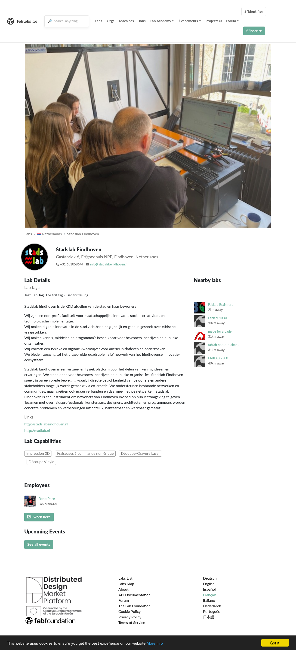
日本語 (208, 617)
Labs (98, 21)
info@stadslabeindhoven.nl (109, 264)
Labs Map (126, 584)
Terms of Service (131, 623)
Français (209, 595)
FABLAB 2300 (218, 358)
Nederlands (212, 606)
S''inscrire (254, 31)
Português (211, 612)
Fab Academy (160, 21)
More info (155, 643)
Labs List (125, 578)
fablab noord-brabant (223, 345)
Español (209, 589)
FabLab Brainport (220, 305)
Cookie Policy (129, 612)
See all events (38, 544)
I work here (41, 517)
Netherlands (51, 234)
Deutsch (210, 578)
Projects (212, 21)
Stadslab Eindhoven (83, 234)
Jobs (142, 21)
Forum (231, 21)
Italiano (209, 600)
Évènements (188, 21)
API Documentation (134, 595)
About (123, 589)
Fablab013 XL (218, 318)
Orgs (110, 21)
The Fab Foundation (134, 606)
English (209, 584)
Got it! (275, 643)
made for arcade (219, 331)
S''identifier (253, 11)
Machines (126, 21)
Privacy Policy (129, 617)
